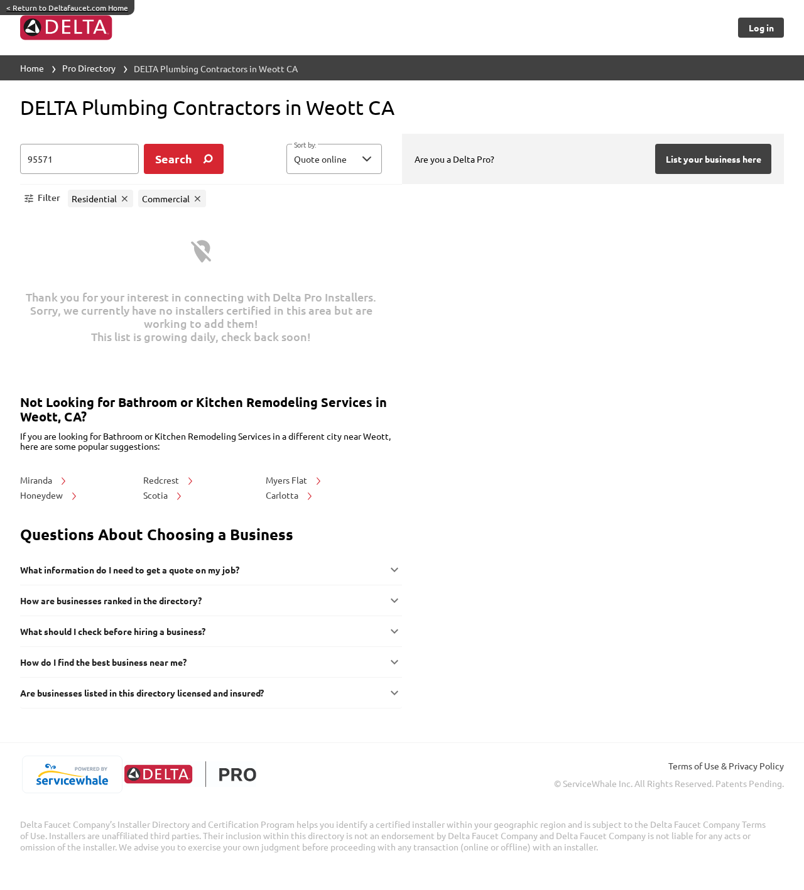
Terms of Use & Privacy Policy (726, 765)
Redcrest (162, 480)
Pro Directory (89, 67)
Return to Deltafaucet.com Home (67, 8)
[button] (334, 159)
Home (32, 67)
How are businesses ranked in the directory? (111, 600)
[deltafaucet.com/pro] (190, 774)
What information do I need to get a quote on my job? (129, 569)
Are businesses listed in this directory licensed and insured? (142, 692)
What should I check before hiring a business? (112, 631)
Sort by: (305, 145)
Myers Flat (287, 480)
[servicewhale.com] (72, 774)
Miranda (37, 480)
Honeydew (42, 495)
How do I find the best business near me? (103, 662)
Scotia (156, 495)
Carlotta (283, 495)
